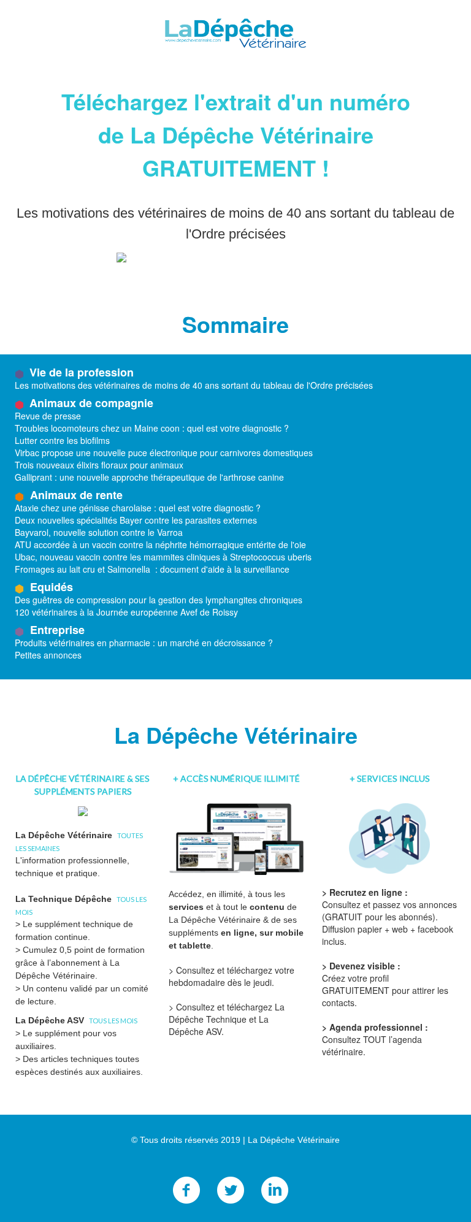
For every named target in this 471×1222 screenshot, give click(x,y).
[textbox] (235, 1171)
